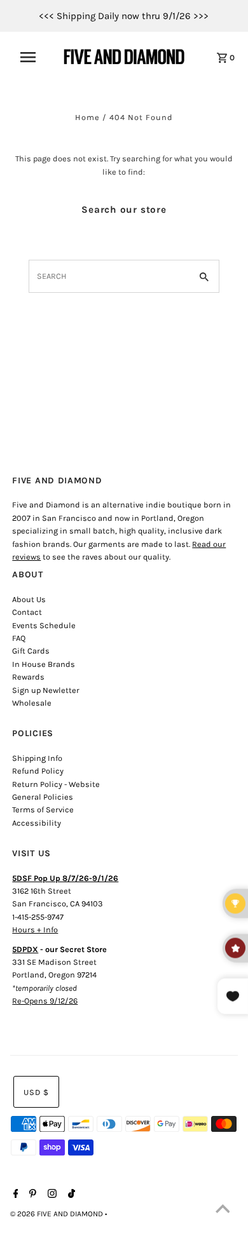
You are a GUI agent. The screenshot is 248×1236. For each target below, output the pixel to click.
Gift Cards (31, 650)
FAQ (18, 638)
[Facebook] (14, 1194)
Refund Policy (38, 771)
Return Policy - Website (56, 784)
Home (87, 117)
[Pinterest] (31, 1194)
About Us (29, 599)
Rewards (28, 677)
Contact (27, 612)
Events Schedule (44, 625)
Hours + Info (35, 929)
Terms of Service (43, 809)
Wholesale (32, 703)
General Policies (42, 797)
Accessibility (36, 823)
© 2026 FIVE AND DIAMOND (57, 1213)
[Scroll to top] (222, 1210)
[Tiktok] (70, 1194)
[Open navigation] (34, 57)
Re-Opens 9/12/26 (45, 1000)
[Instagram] (51, 1194)
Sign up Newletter (45, 690)
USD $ (36, 1092)
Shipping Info (37, 758)
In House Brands (43, 664)
